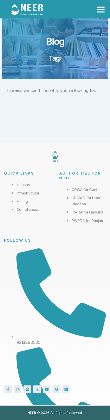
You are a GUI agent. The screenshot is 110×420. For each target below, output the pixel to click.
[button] (101, 9)
